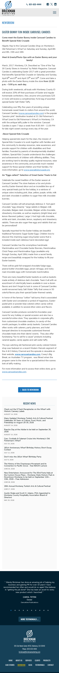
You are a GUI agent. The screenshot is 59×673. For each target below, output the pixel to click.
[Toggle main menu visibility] (55, 12)
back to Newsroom (30, 389)
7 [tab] (35, 610)
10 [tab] (48, 610)
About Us (19, 660)
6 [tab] (31, 610)
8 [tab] (39, 610)
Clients (37, 660)
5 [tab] (27, 610)
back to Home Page (8, 8)
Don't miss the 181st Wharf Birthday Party (22, 456)
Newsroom (21, 665)
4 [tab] (23, 610)
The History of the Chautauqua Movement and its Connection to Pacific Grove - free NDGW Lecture (25, 464)
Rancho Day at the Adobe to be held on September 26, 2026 (27, 430)
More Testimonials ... (29, 619)
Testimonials (39, 665)
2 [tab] (15, 610)
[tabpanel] (29, 594)
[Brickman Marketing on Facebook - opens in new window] (48, 4)
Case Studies (9, 665)
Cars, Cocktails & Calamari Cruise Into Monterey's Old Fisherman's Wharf (27, 439)
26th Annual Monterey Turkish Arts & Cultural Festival (27, 486)
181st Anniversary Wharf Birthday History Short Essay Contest (28, 448)
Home (10, 660)
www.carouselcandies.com (31, 113)
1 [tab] (11, 610)
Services (28, 660)
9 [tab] (44, 610)
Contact (51, 665)
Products (46, 660)
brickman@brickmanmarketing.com (29, 651)
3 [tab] (19, 610)
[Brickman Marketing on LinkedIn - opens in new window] (55, 4)
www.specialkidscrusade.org (37, 170)
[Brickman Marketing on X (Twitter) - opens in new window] (51, 4)
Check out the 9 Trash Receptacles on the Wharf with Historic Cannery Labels (27, 410)
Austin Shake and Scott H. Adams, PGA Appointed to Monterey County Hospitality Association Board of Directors (27, 495)
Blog (30, 665)
